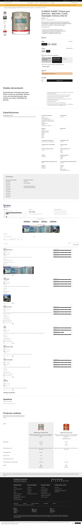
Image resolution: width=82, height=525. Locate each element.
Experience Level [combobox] (12, 239)
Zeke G (4, 308)
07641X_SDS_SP (8, 186)
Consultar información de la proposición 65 (30, 187)
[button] (16, 0)
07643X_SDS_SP (8, 193)
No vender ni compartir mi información (19, 496)
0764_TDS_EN (26, 181)
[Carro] (77, 0)
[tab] (5, 13)
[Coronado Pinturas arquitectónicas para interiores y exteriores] (54, 510)
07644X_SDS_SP (8, 196)
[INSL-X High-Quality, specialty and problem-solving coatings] (36, 510)
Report (13, 275)
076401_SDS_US (8, 181)
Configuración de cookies (14, 523)
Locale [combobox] (18, 239)
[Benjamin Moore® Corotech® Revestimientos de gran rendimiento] (18, 510)
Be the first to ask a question (8, 401)
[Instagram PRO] (55, 481)
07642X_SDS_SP (8, 189)
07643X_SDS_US (8, 191)
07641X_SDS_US (8, 184)
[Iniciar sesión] (73, 0)
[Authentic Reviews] (7, 207)
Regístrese (15, 480)
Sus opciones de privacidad (18, 499)
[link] (75, 0)
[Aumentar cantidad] (45, 80)
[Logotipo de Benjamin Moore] (7, 2)
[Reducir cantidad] (42, 80)
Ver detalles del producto (46, 26)
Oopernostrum (5, 280)
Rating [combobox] (5, 239)
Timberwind (5, 328)
